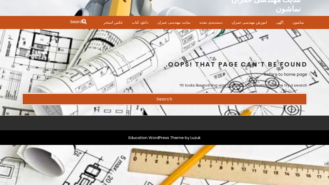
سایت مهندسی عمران (173, 22)
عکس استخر (113, 22)
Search (55, 22)
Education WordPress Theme (156, 137)
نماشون (298, 22)
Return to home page (285, 74)
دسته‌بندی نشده (211, 22)
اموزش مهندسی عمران (249, 22)
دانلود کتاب (140, 22)
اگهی (280, 22)
